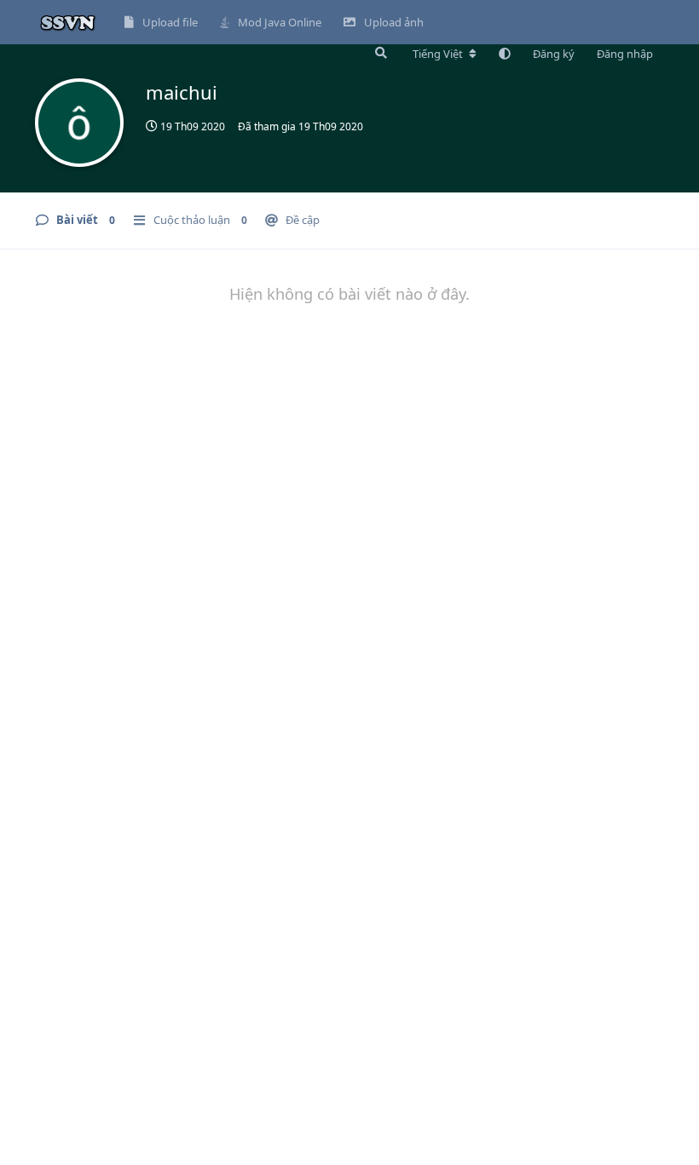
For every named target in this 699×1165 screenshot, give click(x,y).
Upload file (170, 22)
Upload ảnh (394, 22)
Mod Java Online (279, 22)
